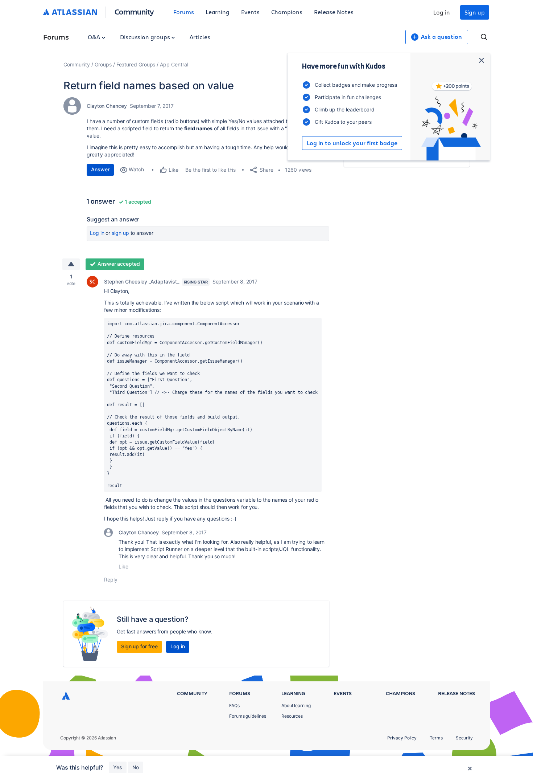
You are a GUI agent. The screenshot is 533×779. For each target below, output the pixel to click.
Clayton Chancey (107, 106)
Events (250, 12)
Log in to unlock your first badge (352, 143)
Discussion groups (146, 37)
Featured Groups (136, 64)
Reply (110, 579)
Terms (436, 738)
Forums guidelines (247, 716)
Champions (286, 12)
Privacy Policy (402, 738)
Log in (441, 12)
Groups (103, 64)
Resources (292, 716)
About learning (296, 705)
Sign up (474, 12)
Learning (218, 12)
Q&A (95, 37)
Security (464, 738)
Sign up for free (139, 646)
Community (134, 11)
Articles (200, 37)
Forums (183, 12)
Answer (100, 169)
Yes (117, 767)
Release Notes (334, 12)
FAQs (234, 705)
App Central (174, 64)
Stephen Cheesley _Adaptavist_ (141, 281)
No (135, 767)
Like (123, 566)
